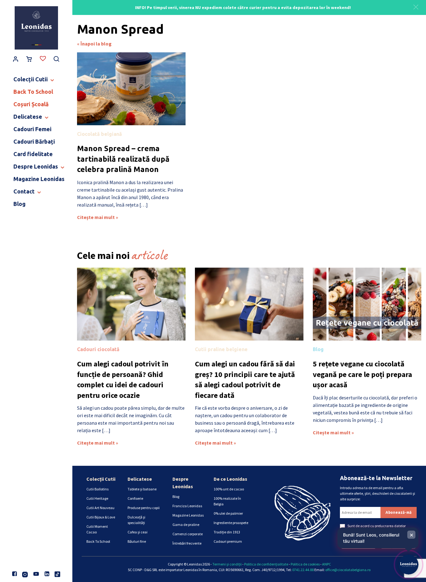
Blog (318, 349)
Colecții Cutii (100, 479)
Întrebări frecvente (186, 543)
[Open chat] (409, 565)
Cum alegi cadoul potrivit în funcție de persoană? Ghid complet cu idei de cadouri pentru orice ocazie (122, 379)
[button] (416, 6)
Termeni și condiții (227, 564)
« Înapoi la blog (94, 44)
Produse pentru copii (144, 507)
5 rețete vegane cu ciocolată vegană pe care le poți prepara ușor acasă (362, 374)
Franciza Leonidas (187, 505)
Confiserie (135, 498)
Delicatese (140, 479)
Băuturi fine (137, 541)
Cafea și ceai (138, 532)
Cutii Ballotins (97, 489)
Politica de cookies (305, 564)
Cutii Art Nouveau (100, 507)
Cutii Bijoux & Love (100, 517)
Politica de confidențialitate (266, 564)
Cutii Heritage (97, 498)
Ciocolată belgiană (99, 134)
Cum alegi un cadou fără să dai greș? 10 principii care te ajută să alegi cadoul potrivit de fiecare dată (245, 379)
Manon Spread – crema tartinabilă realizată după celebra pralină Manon (123, 159)
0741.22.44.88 (303, 569)
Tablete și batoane (142, 489)
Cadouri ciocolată (98, 349)
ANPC (326, 564)
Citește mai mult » (97, 217)
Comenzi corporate (187, 534)
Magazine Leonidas (188, 515)
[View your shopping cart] (29, 59)
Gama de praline (185, 524)
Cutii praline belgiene (221, 349)
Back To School (98, 541)
